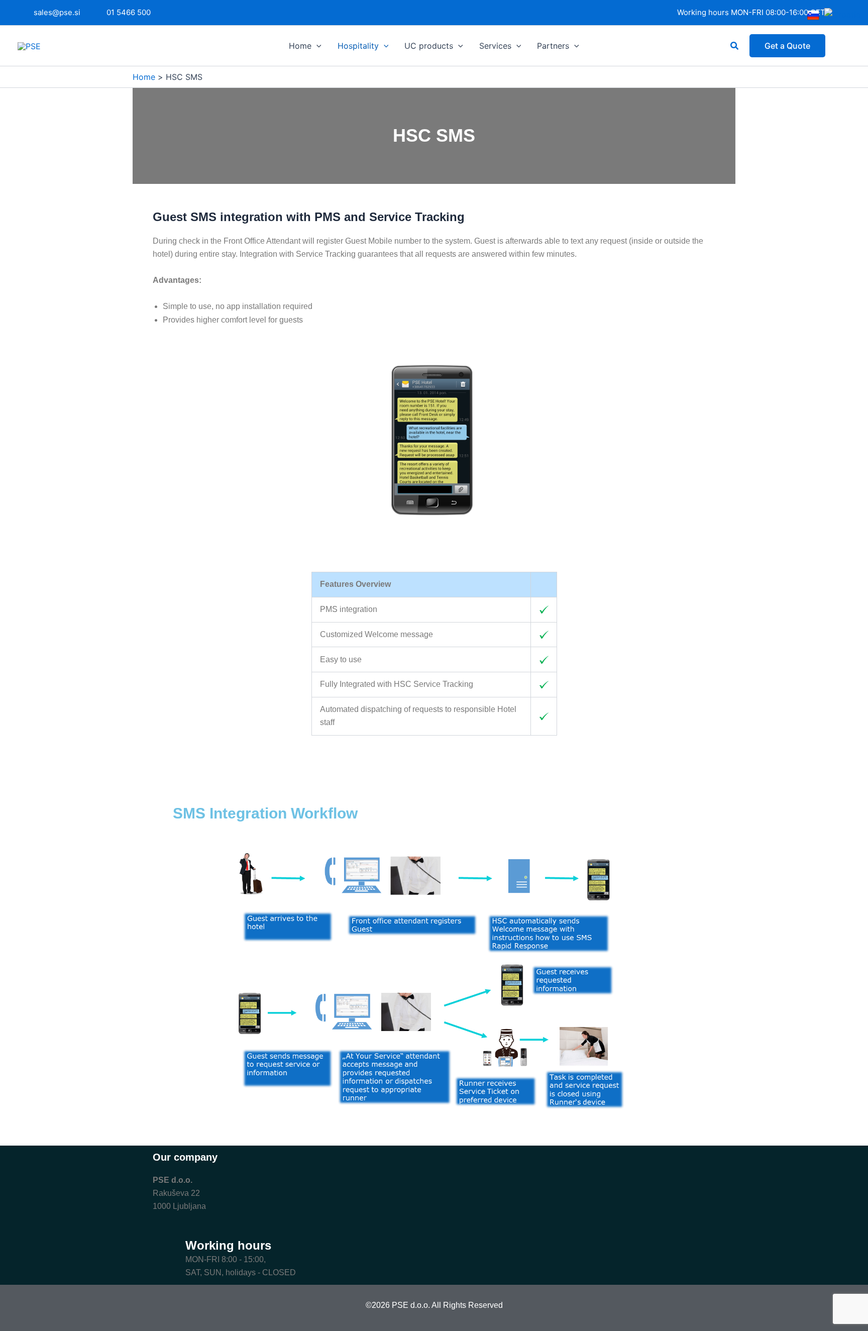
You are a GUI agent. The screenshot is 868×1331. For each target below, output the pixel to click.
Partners (553, 46)
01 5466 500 (128, 12)
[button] (316, 46)
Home (300, 46)
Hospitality (358, 46)
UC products (428, 46)
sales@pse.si (57, 12)
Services (495, 46)
